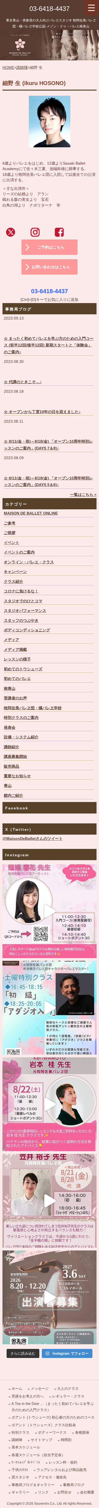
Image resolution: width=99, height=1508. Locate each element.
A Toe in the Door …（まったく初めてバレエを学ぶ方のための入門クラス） (53, 1407)
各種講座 (82, 1432)
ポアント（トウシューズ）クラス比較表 (44, 1425)
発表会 (9, 727)
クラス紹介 (13, 582)
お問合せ (64, 1492)
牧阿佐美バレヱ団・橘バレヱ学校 (33, 708)
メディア (11, 640)
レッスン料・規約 (63, 1462)
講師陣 (22, 68)
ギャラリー (20, 1492)
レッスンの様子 (17, 659)
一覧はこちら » (83, 495)
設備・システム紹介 (21, 737)
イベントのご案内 (19, 552)
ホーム (17, 1388)
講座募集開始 (15, 757)
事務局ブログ (73, 1485)
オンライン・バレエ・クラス (29, 562)
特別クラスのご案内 (21, 718)
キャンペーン (15, 572)
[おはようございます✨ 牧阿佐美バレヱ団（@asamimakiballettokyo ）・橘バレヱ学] (49, 1104)
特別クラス (20, 1432)
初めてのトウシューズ (23, 669)
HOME (8, 68)
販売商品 (11, 766)
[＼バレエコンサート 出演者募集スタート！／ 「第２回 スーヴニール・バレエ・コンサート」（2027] (49, 1297)
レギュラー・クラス (68, 1396)
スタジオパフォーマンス (25, 611)
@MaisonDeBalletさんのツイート (32, 839)
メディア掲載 (15, 650)
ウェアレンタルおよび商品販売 (62, 1470)
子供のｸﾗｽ (20, 1470)
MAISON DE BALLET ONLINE (31, 513)
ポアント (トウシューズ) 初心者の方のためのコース (53, 1417)
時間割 (66, 1440)
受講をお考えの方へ (28, 1396)
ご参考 (9, 523)
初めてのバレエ (17, 679)
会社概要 (87, 1492)
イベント (11, 543)
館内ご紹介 (13, 795)
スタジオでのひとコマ (23, 601)
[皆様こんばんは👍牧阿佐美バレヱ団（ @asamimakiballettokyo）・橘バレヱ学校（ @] (49, 911)
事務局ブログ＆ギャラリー (33, 1485)
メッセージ (40, 1388)
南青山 (9, 689)
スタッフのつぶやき (21, 621)
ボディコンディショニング (27, 630)
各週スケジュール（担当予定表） (38, 1455)
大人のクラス (68, 1388)
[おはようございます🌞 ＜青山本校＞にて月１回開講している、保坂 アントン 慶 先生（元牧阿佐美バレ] (49, 1008)
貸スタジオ (20, 1477)
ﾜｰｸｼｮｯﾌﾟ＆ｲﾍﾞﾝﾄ (26, 1462)
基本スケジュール (26, 1447)
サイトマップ (41, 1440)
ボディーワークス (52, 1432)
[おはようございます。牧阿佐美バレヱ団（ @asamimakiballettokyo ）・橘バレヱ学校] (49, 1201)
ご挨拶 (9, 533)
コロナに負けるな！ (21, 591)
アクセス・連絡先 (52, 1477)
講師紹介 (11, 747)
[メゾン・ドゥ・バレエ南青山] (49, 45)
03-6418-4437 (49, 8)
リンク (43, 1492)
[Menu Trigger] (91, 7)
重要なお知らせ (17, 776)
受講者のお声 (15, 698)
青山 (8, 786)
